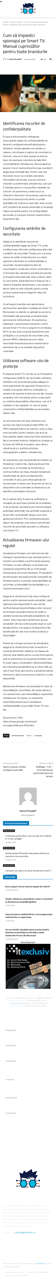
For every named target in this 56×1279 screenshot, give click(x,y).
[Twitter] (22, 67)
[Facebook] (15, 67)
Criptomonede (15, 1006)
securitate (38, 735)
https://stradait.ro (28, 815)
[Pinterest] (29, 67)
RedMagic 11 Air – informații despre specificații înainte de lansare (43, 771)
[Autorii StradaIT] (5, 59)
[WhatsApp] (36, 67)
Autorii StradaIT (15, 59)
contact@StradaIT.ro (25, 1232)
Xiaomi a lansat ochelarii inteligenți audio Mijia (14, 768)
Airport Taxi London (16, 1000)
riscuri (29, 735)
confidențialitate (17, 735)
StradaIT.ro (41, 1263)
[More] (43, 67)
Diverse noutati (16, 22)
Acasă (5, 22)
